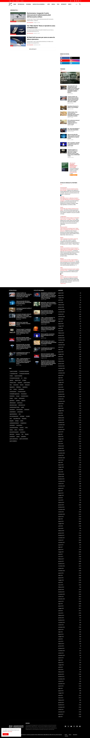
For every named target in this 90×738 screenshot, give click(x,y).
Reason (61, 237)
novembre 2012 (69, 678)
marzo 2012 (69, 697)
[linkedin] (78, 1)
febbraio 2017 (69, 558)
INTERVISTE (63, 4)
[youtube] (74, 1)
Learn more (9, 731)
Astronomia (15, 384)
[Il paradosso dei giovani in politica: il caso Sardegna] (63, 108)
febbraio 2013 (69, 671)
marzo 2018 (69, 528)
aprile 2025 (69, 328)
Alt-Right (24, 380)
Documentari (23, 393)
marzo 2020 (69, 471)
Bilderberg (18, 387)
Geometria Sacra (24, 396)
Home (66, 734)
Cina (11, 389)
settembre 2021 (69, 429)
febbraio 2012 (69, 700)
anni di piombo (20, 409)
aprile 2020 (69, 469)
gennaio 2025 (69, 335)
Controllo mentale (21, 391)
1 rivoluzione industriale (24, 371)
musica (53, 4)
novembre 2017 (69, 537)
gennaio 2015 (69, 617)
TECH (58, 4)
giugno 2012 (69, 690)
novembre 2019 (69, 481)
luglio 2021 (69, 434)
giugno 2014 (69, 634)
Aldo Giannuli (72, 163)
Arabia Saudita (27, 382)
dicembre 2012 (69, 676)
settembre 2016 (69, 570)
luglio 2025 (69, 321)
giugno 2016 (69, 577)
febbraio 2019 (69, 502)
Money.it (62, 258)
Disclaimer (75, 734)
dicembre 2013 (69, 648)
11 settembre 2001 (13, 373)
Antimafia (20, 382)
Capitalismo (24, 387)
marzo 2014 (69, 641)
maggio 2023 (69, 382)
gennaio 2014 (69, 646)
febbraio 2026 (69, 304)
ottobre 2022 (69, 398)
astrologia (22, 416)
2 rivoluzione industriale (24, 373)
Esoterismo (12, 396)
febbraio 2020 (69, 474)
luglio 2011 (69, 716)
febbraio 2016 (69, 587)
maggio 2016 (69, 580)
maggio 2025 (69, 326)
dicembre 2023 (69, 366)
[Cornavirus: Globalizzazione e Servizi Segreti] (65, 163)
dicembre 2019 (69, 478)
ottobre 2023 (69, 370)
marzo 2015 (69, 613)
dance (16, 429)
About (70, 734)
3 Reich (11, 375)
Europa (17, 396)
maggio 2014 (69, 636)
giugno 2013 (69, 662)
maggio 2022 (69, 410)
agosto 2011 (69, 714)
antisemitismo (13, 411)
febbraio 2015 (69, 615)
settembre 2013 (69, 655)
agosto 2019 (69, 488)
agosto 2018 (69, 516)
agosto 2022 (69, 403)
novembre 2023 (69, 368)
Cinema (15, 389)
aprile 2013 (69, 667)
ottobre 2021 (69, 427)
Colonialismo (21, 389)
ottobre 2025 (69, 314)
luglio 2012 (69, 688)
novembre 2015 (69, 594)
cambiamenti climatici (14, 423)
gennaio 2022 (69, 420)
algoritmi (23, 400)
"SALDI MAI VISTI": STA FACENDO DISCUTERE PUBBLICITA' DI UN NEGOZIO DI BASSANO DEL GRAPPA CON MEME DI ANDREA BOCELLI (73, 89)
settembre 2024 (69, 344)
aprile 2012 (69, 695)
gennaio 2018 (69, 533)
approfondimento (13, 414)
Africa (25, 378)
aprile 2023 (69, 384)
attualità (28, 416)
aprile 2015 (69, 610)
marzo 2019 (69, 500)
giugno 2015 (69, 606)
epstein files (21, 4)
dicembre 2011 (69, 704)
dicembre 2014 (69, 620)
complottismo (23, 423)
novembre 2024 (69, 340)
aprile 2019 (69, 497)
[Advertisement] (70, 29)
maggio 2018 (69, 523)
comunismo (12, 425)
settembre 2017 (69, 542)
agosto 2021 (69, 431)
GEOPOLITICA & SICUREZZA (38, 4)
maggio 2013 (69, 664)
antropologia (20, 411)
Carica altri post (32, 49)
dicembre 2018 (69, 507)
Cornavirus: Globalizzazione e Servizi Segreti (73, 166)
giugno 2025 (69, 323)
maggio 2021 (69, 438)
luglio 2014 (69, 631)
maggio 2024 (69, 354)
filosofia (26, 434)
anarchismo (12, 409)
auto (11, 418)
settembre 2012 (69, 683)
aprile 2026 (69, 300)
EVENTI (69, 4)
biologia (17, 420)
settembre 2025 (69, 316)
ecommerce (22, 432)
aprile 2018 (69, 526)
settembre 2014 (69, 627)
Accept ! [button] (5, 734)
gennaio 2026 (69, 307)
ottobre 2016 (69, 568)
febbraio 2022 (69, 417)
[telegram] (76, 1)
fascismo (18, 434)
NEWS (14, 4)
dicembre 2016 (69, 563)
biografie (11, 420)
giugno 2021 (69, 436)
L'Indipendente (63, 216)
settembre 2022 (69, 401)
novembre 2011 (69, 707)
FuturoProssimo (63, 187)
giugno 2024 (69, 351)
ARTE (48, 4)
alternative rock (22, 405)
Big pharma (12, 387)
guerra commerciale (24, 438)
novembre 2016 (69, 566)
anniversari (26, 409)
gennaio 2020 (69, 476)
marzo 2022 (69, 415)
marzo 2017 (69, 556)
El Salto (61, 246)
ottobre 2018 (69, 511)
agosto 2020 (69, 460)
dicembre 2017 (69, 535)
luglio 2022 (69, 406)
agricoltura (12, 400)
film (22, 434)
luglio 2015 (69, 603)
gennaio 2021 (69, 448)
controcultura (19, 425)
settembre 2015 (69, 598)
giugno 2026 (69, 295)
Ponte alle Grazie (73, 172)
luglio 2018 (69, 518)
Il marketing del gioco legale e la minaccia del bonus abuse (23, 353)
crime (26, 427)
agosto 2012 (69, 685)
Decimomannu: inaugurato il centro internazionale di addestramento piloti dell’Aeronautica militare (39, 15)
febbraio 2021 (69, 446)
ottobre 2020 (69, 455)
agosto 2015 (69, 601)
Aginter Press (17, 380)
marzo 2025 (69, 330)
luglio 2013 (69, 660)
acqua (15, 398)
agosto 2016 (69, 573)
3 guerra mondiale (18, 375)
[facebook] (70, 1)
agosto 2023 (69, 375)
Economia (28, 4)
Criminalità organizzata (14, 393)
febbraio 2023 (69, 389)
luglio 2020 (69, 462)
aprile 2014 (69, 638)
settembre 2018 (69, 514)
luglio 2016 (69, 575)
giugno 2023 (69, 380)
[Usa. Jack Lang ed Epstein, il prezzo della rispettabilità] (63, 130)
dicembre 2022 (69, 394)
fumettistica (12, 436)
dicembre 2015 (69, 591)
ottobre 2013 (69, 653)
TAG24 (61, 207)
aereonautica (21, 398)
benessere (24, 418)
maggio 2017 (69, 551)
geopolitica (23, 436)
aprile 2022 (69, 413)
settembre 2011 (69, 711)
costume (21, 427)
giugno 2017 (69, 549)
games (18, 436)
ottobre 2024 (69, 342)
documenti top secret (14, 432)
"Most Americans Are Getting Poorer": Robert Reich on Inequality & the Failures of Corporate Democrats (69, 229)
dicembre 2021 (69, 422)
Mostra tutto (63, 283)
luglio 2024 (69, 349)
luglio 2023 (69, 377)
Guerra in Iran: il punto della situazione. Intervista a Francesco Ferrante (23, 323)
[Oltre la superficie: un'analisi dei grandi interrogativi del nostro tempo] (63, 144)
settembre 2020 (69, 457)
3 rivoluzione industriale (14, 378)
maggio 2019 (69, 495)
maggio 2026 (69, 297)
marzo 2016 (69, 584)
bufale (21, 420)
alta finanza (19, 402)
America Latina (13, 382)
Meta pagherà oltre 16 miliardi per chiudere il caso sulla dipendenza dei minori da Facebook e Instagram (70, 199)
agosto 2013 (69, 657)
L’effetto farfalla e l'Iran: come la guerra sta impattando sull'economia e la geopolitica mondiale (73, 114)
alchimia (18, 400)
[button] (77, 4)
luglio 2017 (69, 547)
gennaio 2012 (69, 702)
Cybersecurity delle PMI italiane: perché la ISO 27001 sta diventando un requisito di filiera (74, 136)
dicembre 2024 (69, 337)
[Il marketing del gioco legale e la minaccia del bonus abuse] (12, 354)
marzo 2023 (69, 387)
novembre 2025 (69, 311)
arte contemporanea (14, 416)
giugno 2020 (69, 464)
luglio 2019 (69, 490)
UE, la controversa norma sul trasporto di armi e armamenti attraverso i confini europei (73, 122)
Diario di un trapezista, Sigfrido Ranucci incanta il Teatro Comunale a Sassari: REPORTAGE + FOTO (23, 339)
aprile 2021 (69, 441)
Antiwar (61, 275)
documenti (21, 429)
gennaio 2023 (69, 391)
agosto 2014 (69, 629)
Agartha (11, 380)
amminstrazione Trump (14, 407)
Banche (21, 384)
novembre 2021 (69, 424)
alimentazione (12, 402)
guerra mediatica (13, 441)
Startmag (62, 196)
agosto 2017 (69, 544)
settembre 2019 (69, 486)
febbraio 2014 (69, 643)
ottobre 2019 (69, 483)
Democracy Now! (63, 227)
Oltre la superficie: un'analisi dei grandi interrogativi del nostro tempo (73, 144)
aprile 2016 (69, 582)
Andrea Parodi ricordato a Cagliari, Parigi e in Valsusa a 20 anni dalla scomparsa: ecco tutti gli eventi (48, 328)
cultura (11, 429)
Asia (11, 384)
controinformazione (14, 427)
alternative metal (13, 405)
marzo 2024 (69, 358)
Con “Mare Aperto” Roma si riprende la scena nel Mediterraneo (41, 26)
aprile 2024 (69, 356)
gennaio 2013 (69, 674)
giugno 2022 (69, 408)
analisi (22, 407)
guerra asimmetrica (14, 438)
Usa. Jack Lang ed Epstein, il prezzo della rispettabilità (73, 129)
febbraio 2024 (69, 361)
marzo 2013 (69, 669)
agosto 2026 (69, 293)
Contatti (66, 736)
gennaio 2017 (69, 561)
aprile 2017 (69, 554)
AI (21, 378)
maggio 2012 (69, 693)
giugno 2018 (69, 521)
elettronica (12, 434)
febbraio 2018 (69, 530)
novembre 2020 (69, 453)
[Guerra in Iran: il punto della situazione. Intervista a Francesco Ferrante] (12, 324)
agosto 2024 (69, 347)
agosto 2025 (69, 318)
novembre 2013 (69, 650)
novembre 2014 (69, 622)
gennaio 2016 (69, 589)
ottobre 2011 (69, 709)
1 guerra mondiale (13, 371)
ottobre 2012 (69, 681)
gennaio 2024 (69, 363)
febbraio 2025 (69, 333)
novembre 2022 (69, 396)
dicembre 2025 (69, 309)
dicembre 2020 (69, 450)
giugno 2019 (69, 493)
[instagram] (80, 1)
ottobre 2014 (69, 624)
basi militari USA (17, 418)
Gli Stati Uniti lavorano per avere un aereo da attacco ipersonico (41, 38)
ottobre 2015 (69, 596)
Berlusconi (27, 384)
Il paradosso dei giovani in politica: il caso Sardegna (73, 107)
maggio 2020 (69, 467)
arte (19, 414)
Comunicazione (13, 391)
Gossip (11, 398)
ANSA (61, 267)
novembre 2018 (69, 509)
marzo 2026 (69, 302)
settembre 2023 (69, 373)
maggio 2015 (69, 608)
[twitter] (72, 1)
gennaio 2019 (69, 504)
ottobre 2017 (69, 540)
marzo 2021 (69, 443)
